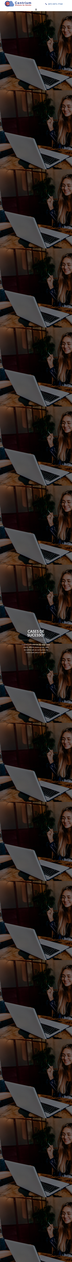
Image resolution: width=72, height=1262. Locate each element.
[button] (36, 9)
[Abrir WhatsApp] (4, 1257)
